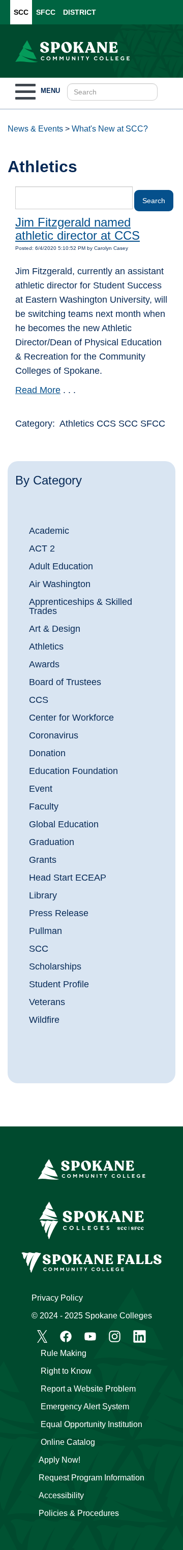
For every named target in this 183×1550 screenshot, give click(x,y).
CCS (38, 700)
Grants (42, 860)
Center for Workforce (71, 718)
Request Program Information (91, 1477)
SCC (21, 12)
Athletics (46, 646)
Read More (37, 390)
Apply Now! (59, 1460)
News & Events (35, 128)
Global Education (64, 824)
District (79, 12)
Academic (49, 531)
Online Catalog (68, 1442)
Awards (44, 664)
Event (40, 789)
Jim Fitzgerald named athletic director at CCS (77, 228)
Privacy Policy (57, 1298)
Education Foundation (73, 771)
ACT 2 (42, 548)
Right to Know (66, 1371)
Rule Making (63, 1353)
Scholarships (55, 966)
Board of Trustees (65, 682)
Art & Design (54, 629)
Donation (47, 753)
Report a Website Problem (88, 1388)
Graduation (51, 842)
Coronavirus (53, 735)
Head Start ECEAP (67, 878)
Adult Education (61, 566)
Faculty (43, 806)
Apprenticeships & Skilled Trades (80, 606)
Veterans (47, 1002)
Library (43, 895)
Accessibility (61, 1495)
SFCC (45, 12)
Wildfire (44, 1020)
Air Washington (59, 584)
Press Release (58, 913)
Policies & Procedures (79, 1513)
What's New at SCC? (110, 128)
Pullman (45, 931)
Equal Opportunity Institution (91, 1424)
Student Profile (59, 984)
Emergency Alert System (85, 1406)
